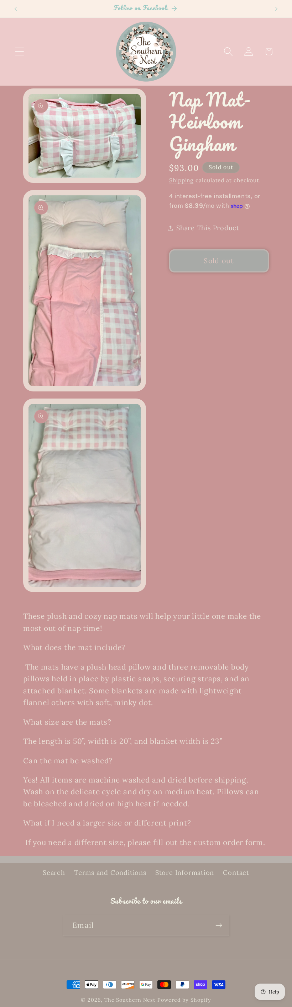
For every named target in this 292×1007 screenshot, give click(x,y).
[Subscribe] (219, 925)
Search (54, 872)
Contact (236, 872)
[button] (19, 52)
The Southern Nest (130, 1000)
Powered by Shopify (184, 1000)
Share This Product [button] (207, 228)
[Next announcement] (276, 9)
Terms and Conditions (110, 872)
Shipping (181, 180)
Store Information (184, 872)
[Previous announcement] (16, 9)
